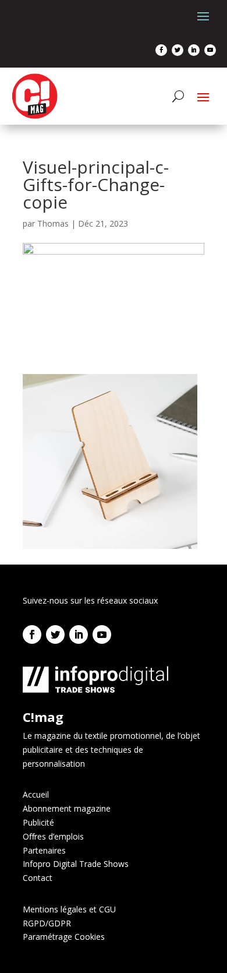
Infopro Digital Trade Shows (76, 863)
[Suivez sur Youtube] (210, 50)
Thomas (53, 223)
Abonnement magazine (67, 808)
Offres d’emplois (53, 836)
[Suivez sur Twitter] (177, 50)
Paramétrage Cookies (64, 936)
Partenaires (44, 850)
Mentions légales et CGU (69, 909)
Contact (37, 877)
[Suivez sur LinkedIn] (194, 50)
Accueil (36, 794)
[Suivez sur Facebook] (161, 50)
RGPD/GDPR (47, 923)
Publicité (38, 822)
